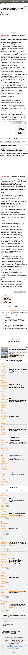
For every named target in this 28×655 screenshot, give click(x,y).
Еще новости (14, 333)
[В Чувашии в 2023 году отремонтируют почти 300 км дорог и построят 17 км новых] (4, 386)
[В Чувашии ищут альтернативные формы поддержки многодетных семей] (4, 478)
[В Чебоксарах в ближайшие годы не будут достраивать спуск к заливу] (4, 500)
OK (14, 652)
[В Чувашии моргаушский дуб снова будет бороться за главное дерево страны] (4, 371)
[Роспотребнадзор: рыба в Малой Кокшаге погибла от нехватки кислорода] (4, 606)
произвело (16, 195)
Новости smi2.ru (14, 345)
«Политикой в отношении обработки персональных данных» (14, 647)
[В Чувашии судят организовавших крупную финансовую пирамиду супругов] (4, 577)
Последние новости (14, 310)
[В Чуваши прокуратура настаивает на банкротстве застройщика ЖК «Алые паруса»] (4, 446)
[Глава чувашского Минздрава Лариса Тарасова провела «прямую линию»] (4, 591)
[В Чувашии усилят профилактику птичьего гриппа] (4, 430)
